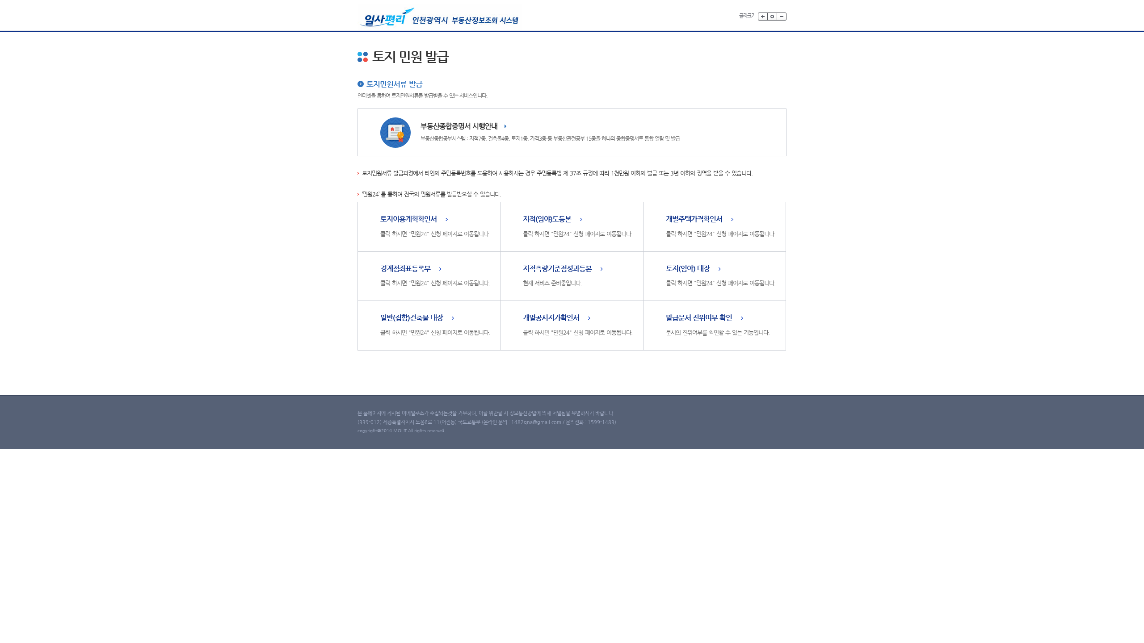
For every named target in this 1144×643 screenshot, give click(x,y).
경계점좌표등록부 (405, 269)
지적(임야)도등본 (547, 219)
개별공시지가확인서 (551, 318)
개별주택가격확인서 (694, 219)
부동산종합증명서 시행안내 (459, 126)
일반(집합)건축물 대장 (411, 318)
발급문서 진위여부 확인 (699, 318)
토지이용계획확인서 (408, 219)
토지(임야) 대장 (688, 269)
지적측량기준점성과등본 (557, 269)
